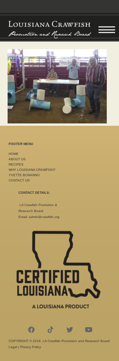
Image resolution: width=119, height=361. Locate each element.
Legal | (14, 347)
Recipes (16, 164)
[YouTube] (89, 330)
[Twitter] (69, 330)
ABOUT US (17, 159)
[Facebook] (31, 330)
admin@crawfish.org (44, 217)
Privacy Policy (30, 347)
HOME (14, 154)
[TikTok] (50, 330)
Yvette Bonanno (24, 175)
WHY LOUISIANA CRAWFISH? (32, 170)
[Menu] (107, 30)
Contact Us (19, 180)
